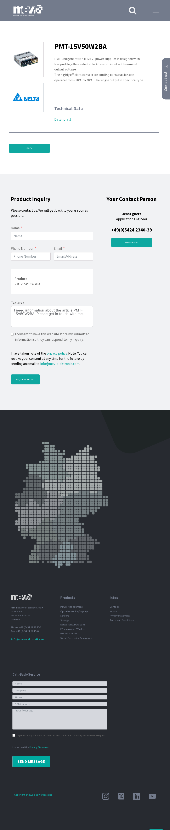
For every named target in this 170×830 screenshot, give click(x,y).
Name (15, 228)
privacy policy (57, 353)
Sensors (64, 615)
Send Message (31, 761)
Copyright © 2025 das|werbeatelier (33, 794)
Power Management (71, 606)
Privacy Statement (120, 615)
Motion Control (69, 633)
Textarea (17, 302)
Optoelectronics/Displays (74, 611)
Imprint (114, 611)
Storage (64, 620)
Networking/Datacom (72, 624)
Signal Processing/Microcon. (76, 638)
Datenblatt (62, 119)
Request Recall (25, 379)
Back (29, 148)
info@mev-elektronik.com (59, 363)
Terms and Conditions (122, 620)
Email (58, 248)
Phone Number (22, 248)
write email (132, 242)
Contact (114, 606)
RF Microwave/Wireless (72, 629)
